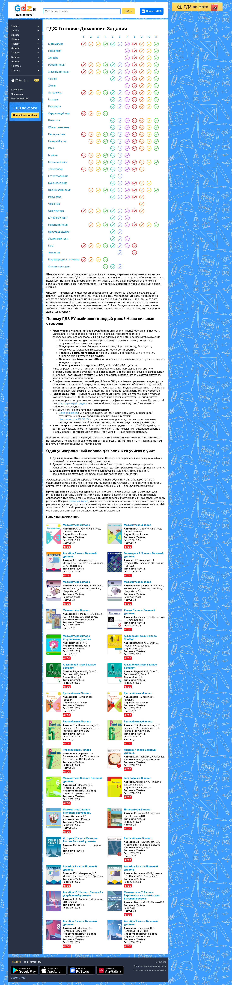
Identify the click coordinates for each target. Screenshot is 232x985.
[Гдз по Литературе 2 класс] (91, 92)
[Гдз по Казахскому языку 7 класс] (127, 162)
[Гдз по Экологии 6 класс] (120, 252)
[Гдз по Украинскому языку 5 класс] (112, 238)
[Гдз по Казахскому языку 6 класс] (120, 162)
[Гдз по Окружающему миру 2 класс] (91, 113)
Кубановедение (57, 183)
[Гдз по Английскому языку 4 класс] (105, 71)
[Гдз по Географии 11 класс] (156, 106)
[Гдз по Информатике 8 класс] (134, 134)
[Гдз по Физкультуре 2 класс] (91, 210)
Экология (54, 252)
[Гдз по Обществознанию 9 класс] (141, 127)
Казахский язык (57, 162)
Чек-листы (17, 94)
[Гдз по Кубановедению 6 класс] (120, 182)
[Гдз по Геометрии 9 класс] (141, 50)
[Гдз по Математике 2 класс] (91, 43)
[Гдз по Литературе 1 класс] (83, 92)
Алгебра (53, 57)
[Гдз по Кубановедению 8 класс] (134, 182)
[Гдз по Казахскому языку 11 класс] (156, 162)
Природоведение (58, 231)
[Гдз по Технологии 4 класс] (105, 169)
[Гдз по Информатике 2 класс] (91, 134)
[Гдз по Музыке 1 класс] (83, 155)
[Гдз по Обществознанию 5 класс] (112, 127)
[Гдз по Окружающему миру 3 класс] (98, 113)
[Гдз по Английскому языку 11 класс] (156, 71)
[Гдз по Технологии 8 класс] (134, 169)
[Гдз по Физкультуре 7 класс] (127, 210)
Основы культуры (59, 266)
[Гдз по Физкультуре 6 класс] (120, 210)
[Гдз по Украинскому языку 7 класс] (127, 238)
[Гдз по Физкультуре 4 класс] (105, 210)
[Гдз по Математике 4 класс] (105, 43)
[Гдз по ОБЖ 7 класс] (127, 148)
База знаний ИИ (19, 98)
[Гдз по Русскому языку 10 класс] (149, 64)
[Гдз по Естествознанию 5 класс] (112, 176)
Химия (52, 85)
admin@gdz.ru (34, 966)
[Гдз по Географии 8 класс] (134, 106)
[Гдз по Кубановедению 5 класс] (112, 182)
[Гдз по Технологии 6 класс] (120, 169)
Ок (150, 958)
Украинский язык (58, 238)
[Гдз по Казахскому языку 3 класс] (98, 162)
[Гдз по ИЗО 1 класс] (83, 245)
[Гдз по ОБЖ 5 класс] (112, 148)
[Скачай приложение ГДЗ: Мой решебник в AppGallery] (110, 974)
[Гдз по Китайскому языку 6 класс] (120, 217)
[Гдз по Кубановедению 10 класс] (149, 182)
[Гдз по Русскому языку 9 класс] (141, 64)
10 (149, 36)
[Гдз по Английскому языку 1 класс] (83, 71)
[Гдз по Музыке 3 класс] (98, 155)
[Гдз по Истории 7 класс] (127, 99)
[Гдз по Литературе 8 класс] (134, 92)
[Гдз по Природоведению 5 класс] (112, 231)
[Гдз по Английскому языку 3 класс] (98, 71)
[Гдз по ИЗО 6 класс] (120, 245)
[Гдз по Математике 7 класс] (127, 43)
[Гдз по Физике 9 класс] (141, 78)
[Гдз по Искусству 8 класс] (134, 196)
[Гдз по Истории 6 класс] (120, 99)
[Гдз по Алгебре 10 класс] (149, 57)
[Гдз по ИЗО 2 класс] (91, 245)
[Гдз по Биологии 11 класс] (156, 120)
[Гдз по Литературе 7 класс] (127, 92)
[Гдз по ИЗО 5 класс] (112, 245)
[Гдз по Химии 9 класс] (141, 85)
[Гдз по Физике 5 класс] (112, 78)
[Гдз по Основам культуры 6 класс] (120, 266)
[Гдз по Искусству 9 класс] (141, 196)
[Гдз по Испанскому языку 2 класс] (91, 224)
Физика (52, 78)
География (54, 106)
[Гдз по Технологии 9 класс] (141, 169)
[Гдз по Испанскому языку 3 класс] (98, 224)
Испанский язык (58, 224)
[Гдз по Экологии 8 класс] (134, 252)
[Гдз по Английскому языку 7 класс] (127, 71)
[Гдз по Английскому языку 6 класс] (120, 71)
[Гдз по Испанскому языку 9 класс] (141, 224)
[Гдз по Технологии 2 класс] (91, 169)
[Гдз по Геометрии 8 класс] (134, 50)
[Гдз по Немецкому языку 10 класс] (149, 141)
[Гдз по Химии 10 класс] (149, 85)
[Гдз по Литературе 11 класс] (156, 92)
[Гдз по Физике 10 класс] (149, 78)
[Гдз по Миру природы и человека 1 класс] (83, 259)
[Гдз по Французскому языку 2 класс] (91, 189)
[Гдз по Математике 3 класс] (98, 43)
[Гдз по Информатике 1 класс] (83, 134)
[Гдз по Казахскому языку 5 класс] (112, 162)
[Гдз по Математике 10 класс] (149, 43)
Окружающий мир (59, 113)
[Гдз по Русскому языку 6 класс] (120, 64)
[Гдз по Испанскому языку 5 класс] (112, 224)
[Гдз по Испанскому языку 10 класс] (149, 224)
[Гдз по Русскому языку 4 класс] (105, 64)
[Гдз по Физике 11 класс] (156, 78)
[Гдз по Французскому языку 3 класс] (98, 189)
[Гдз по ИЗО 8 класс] (134, 245)
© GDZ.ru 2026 (18, 982)
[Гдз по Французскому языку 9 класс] (141, 189)
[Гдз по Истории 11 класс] (156, 99)
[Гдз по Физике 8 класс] (134, 78)
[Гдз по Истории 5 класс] (112, 99)
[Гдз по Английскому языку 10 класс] (149, 71)
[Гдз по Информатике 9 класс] (141, 134)
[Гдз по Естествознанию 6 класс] (120, 176)
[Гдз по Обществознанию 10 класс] (149, 127)
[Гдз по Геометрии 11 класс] (156, 50)
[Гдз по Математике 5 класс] (112, 43)
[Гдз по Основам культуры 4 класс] (105, 266)
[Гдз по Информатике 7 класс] (127, 134)
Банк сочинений (68, 417)
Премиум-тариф (78, 505)
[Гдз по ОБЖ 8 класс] (134, 148)
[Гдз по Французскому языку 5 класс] (112, 189)
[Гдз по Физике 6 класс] (120, 78)
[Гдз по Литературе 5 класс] (112, 92)
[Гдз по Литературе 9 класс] (141, 92)
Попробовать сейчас (25, 115)
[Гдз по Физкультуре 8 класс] (134, 210)
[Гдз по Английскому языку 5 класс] (112, 71)
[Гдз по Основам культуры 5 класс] (112, 266)
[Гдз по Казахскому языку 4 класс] (105, 162)
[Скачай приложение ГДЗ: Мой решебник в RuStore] (81, 974)
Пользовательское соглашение (150, 974)
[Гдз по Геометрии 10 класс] (149, 50)
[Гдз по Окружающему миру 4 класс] (105, 113)
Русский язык (56, 64)
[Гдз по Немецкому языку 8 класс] (134, 141)
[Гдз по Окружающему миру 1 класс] (83, 113)
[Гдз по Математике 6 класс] (120, 43)
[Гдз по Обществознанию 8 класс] (134, 127)
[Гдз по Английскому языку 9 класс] (141, 71)
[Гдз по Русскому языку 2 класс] (91, 64)
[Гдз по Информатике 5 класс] (112, 134)
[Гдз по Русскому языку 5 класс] (112, 64)
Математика (55, 43)
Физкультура (56, 210)
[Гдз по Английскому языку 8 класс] (134, 71)
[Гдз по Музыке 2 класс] (91, 155)
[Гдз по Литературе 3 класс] (98, 92)
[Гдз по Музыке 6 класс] (120, 155)
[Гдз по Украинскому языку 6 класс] (120, 238)
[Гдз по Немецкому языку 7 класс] (127, 141)
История (53, 99)
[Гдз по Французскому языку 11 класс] (156, 189)
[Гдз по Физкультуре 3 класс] (98, 210)
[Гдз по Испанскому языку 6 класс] (120, 224)
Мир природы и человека (63, 259)
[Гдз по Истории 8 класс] (134, 99)
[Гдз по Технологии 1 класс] (83, 169)
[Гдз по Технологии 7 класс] (127, 169)
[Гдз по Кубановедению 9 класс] (141, 182)
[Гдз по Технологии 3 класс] (98, 169)
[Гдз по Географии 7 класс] (127, 106)
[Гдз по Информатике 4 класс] (105, 134)
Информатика (56, 134)
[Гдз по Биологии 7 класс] (127, 120)
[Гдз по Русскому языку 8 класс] (134, 64)
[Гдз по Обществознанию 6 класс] (120, 127)
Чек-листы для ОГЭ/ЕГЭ (74, 423)
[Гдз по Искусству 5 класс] (112, 196)
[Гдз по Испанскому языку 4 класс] (105, 224)
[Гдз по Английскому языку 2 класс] (91, 71)
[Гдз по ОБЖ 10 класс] (149, 148)
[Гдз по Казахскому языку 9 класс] (141, 162)
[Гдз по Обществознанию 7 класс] (127, 127)
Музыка (53, 155)
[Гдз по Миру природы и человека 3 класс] (98, 259)
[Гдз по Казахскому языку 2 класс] (91, 162)
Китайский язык (57, 217)
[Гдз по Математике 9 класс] (141, 43)
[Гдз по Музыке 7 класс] (127, 155)
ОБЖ (51, 148)
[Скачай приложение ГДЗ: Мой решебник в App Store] (53, 974)
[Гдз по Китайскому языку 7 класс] (127, 217)
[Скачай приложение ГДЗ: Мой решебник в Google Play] (24, 974)
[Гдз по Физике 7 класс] (127, 78)
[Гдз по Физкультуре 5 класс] (112, 210)
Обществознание (58, 127)
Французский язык (59, 189)
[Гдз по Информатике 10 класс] (149, 134)
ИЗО (51, 245)
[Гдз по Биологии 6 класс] (120, 120)
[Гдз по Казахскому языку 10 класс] (149, 162)
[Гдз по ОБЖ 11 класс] (156, 148)
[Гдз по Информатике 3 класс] (98, 134)
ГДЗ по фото (22, 80)
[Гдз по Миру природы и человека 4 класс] (105, 259)
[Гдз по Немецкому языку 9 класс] (141, 141)
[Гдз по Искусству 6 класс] (120, 196)
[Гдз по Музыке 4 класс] (105, 155)
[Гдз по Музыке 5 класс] (112, 155)
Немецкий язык (57, 141)
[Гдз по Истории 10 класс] (149, 99)
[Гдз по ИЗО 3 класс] (98, 245)
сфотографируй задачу (73, 407)
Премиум (16, 966)
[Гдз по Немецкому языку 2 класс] (91, 141)
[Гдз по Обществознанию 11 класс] (156, 127)
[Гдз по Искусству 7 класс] (127, 196)
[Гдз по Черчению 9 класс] (141, 203)
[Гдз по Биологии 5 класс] (112, 120)
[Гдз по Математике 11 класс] (156, 43)
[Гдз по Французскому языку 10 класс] (149, 189)
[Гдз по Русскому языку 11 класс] (156, 64)
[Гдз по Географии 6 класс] (120, 106)
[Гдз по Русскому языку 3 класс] (98, 64)
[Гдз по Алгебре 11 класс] (156, 57)
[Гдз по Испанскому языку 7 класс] (127, 224)
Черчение (54, 203)
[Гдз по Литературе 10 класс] (149, 92)
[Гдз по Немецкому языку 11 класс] (156, 141)
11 (156, 36)
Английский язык (58, 71)
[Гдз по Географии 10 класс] (149, 106)
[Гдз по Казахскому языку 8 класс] (134, 162)
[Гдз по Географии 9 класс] (141, 106)
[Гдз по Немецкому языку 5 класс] (112, 141)
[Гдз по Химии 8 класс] (134, 85)
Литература (55, 92)
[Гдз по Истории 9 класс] (141, 99)
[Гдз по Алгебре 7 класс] (127, 57)
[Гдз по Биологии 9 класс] (141, 120)
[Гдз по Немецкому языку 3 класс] (98, 141)
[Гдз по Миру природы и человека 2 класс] (91, 259)
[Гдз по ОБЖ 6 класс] (120, 148)
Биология (54, 120)
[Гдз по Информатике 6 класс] (120, 134)
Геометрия (54, 50)
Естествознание (58, 176)
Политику (119, 958)
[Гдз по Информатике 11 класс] (156, 134)
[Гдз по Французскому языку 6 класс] (120, 189)
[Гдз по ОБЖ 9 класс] (141, 148)
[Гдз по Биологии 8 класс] (134, 120)
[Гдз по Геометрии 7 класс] (127, 50)
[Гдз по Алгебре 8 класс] (134, 57)
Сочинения (17, 89)
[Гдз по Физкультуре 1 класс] (83, 210)
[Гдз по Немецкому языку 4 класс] (105, 141)
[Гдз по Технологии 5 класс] (112, 169)
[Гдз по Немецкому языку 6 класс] (120, 141)
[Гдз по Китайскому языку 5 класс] (112, 217)
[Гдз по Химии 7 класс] (127, 85)
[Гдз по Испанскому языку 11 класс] (156, 224)
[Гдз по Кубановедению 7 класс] (127, 182)
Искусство (54, 196)
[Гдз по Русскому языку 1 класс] (83, 64)
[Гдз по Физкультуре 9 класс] (141, 210)
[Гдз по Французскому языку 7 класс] (127, 189)
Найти (128, 11)
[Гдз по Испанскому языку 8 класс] (134, 224)
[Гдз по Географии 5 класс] (112, 106)
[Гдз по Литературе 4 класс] (105, 92)
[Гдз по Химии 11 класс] (156, 85)
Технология (55, 169)
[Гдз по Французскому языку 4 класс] (105, 189)
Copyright (161, 966)
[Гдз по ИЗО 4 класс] (105, 245)
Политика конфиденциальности (150, 970)
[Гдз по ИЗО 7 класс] (127, 245)
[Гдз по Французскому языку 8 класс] (134, 189)
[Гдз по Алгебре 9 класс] (141, 57)
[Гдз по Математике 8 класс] (134, 43)
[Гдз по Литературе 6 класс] (120, 92)
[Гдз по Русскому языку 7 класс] (127, 64)
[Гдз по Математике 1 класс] (83, 43)
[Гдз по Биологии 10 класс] (149, 120)
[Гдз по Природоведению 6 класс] (120, 231)
